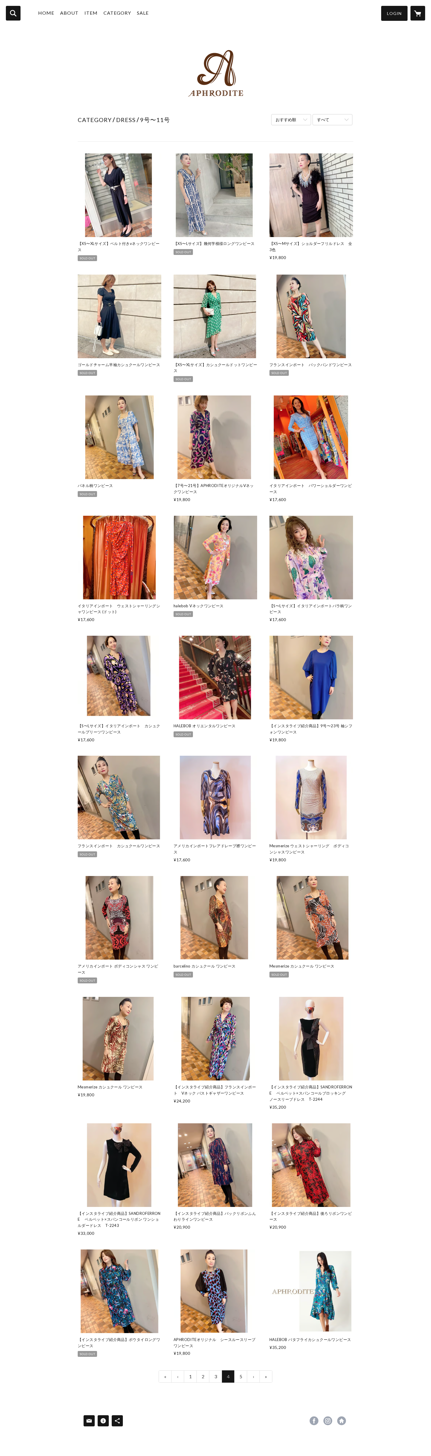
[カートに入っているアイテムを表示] (417, 13)
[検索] (13, 13)
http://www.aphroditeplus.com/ (341, 1420)
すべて (323, 119)
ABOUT (69, 13)
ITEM (91, 13)
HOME (46, 13)
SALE (143, 13)
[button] (394, 13)
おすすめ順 (286, 119)
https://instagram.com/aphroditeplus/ (327, 1420)
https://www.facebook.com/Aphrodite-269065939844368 (314, 1420)
